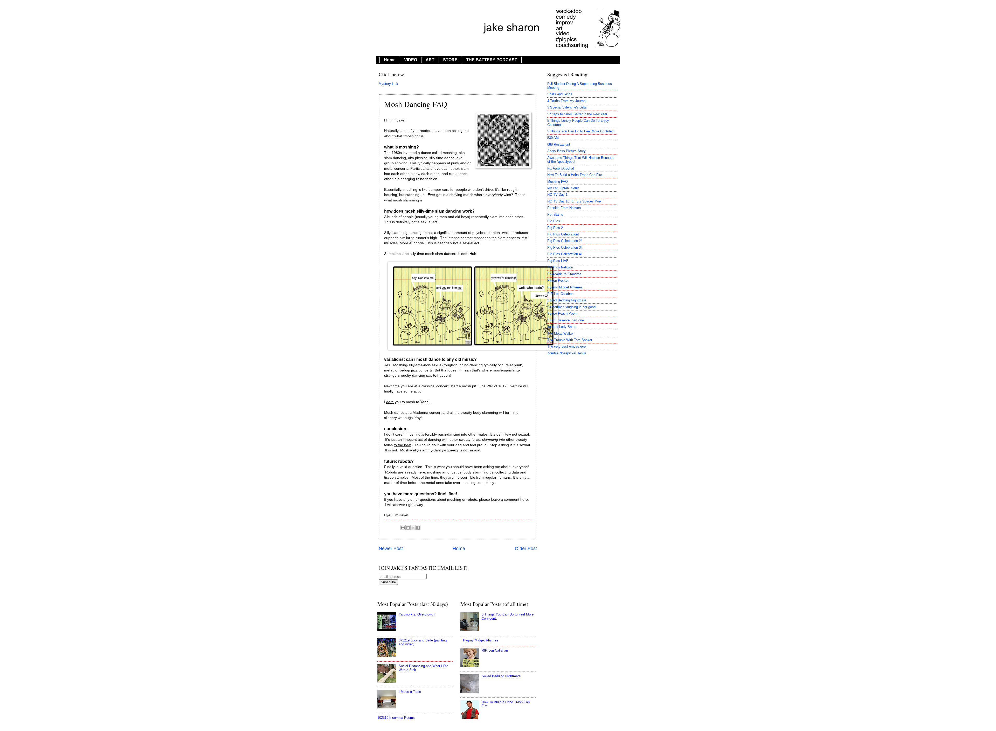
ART (430, 60)
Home (390, 60)
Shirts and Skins (559, 94)
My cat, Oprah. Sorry (563, 188)
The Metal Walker (560, 333)
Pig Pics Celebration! (563, 234)
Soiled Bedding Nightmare (566, 300)
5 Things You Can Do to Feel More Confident (580, 131)
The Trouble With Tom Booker (569, 340)
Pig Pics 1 (555, 221)
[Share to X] (413, 527)
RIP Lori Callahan (560, 294)
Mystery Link (388, 84)
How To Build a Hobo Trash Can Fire (574, 175)
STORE (450, 60)
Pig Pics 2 (555, 228)
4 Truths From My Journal (566, 101)
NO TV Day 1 (557, 195)
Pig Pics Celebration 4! (564, 254)
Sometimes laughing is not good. (572, 307)
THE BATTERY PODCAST (491, 60)
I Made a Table (410, 692)
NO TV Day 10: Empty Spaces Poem (575, 201)
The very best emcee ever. (567, 346)
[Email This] (403, 527)
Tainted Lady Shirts (561, 327)
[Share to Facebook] (417, 527)
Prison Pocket (558, 280)
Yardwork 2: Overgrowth (416, 614)
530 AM (553, 138)
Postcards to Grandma (564, 274)
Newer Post (391, 548)
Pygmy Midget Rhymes (565, 287)
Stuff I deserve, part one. (566, 320)
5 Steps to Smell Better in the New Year (577, 114)
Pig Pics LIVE (558, 261)
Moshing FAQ (557, 182)
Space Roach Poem (562, 313)
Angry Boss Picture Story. (566, 151)
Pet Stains (555, 214)
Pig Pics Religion (560, 267)
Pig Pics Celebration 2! (564, 241)
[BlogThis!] (408, 527)
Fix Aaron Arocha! (560, 168)
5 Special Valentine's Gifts (567, 107)
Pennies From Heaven (564, 208)
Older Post (526, 548)
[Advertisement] (582, 632)
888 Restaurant (558, 144)
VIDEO (410, 60)
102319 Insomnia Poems (396, 718)
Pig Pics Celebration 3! (564, 247)
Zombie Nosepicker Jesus (566, 353)
